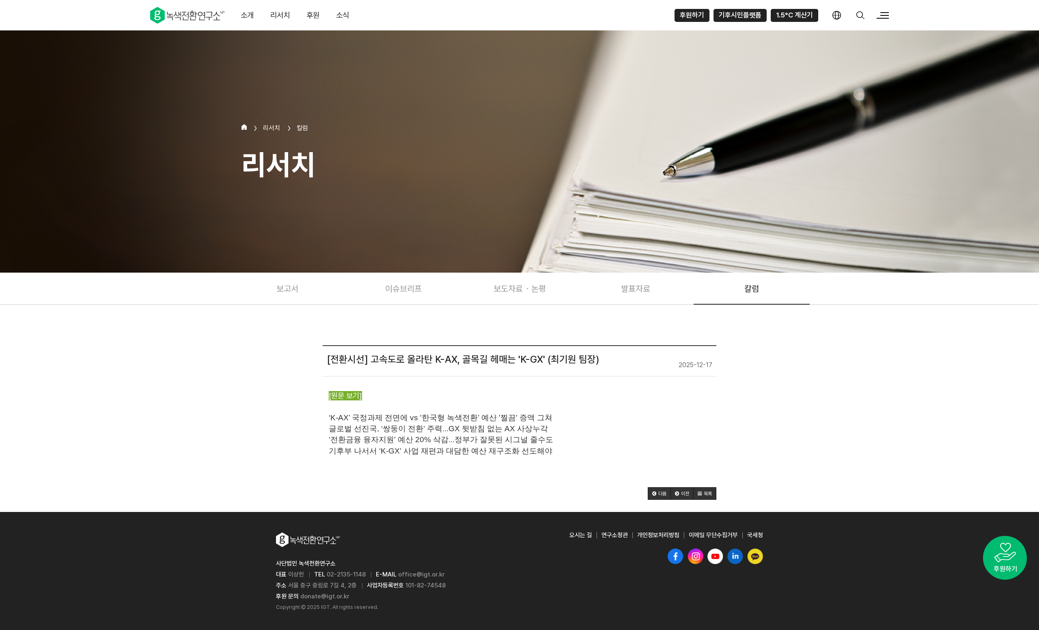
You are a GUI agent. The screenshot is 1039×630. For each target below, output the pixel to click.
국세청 (755, 535)
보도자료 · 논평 (520, 288)
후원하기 (692, 15)
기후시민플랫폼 (740, 15)
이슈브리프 (403, 288)
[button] (659, 493)
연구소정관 (614, 535)
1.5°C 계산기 (794, 15)
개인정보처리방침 (658, 535)
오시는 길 (580, 535)
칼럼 (751, 288)
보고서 (287, 288)
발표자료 (635, 288)
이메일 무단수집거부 (713, 535)
